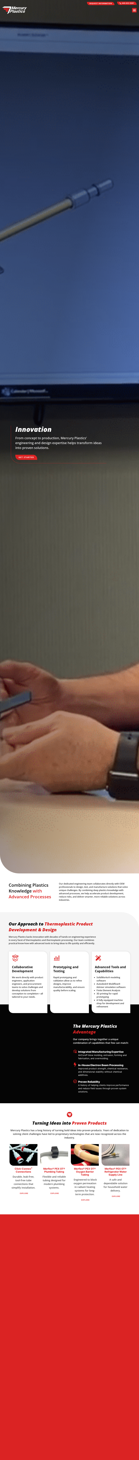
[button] (134, 10)
